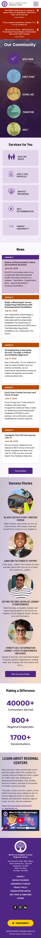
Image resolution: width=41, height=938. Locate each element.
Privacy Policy (20, 887)
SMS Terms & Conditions (20, 894)
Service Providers (20, 880)
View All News (20, 471)
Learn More (19, 17)
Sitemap (20, 898)
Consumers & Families (20, 883)
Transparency (22, 923)
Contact (20, 876)
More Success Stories (20, 674)
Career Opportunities (20, 891)
